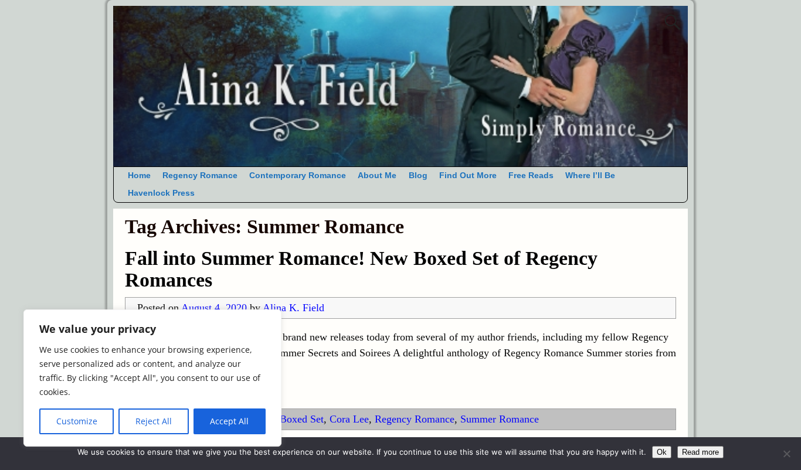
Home (139, 175)
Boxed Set (302, 419)
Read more (700, 452)
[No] (786, 453)
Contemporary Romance (297, 175)
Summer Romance (499, 419)
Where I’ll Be (590, 175)
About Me (377, 175)
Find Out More (468, 175)
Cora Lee (349, 419)
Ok (662, 452)
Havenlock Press (161, 193)
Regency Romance (199, 175)
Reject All (153, 421)
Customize (76, 421)
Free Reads (531, 175)
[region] (152, 378)
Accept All (229, 421)
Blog (418, 175)
